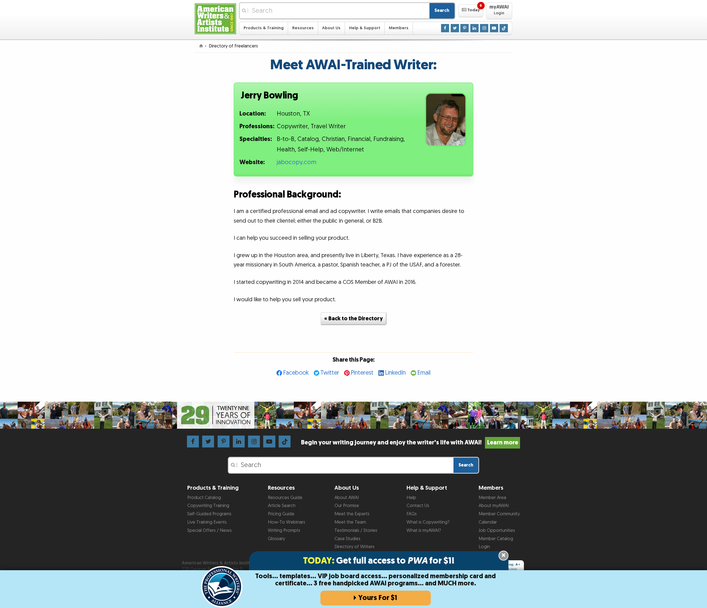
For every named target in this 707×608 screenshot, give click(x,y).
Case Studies (347, 539)
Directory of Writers (354, 547)
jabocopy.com (296, 162)
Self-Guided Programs (209, 514)
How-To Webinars (286, 522)
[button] (470, 10)
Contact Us (418, 506)
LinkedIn (395, 373)
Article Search (282, 506)
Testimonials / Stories (355, 530)
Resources (303, 28)
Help (411, 498)
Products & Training (264, 28)
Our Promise (346, 506)
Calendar (488, 522)
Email (424, 373)
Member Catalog (496, 539)
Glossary (276, 539)
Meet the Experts (352, 514)
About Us (331, 28)
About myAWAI (494, 506)
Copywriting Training (208, 506)
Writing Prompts (284, 530)
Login (484, 547)
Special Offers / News (209, 530)
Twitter (329, 373)
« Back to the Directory (353, 318)
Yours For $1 (377, 597)
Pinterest (362, 373)
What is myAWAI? (424, 530)
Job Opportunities (497, 530)
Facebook (296, 373)
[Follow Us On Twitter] (455, 28)
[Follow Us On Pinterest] (464, 28)
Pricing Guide (281, 514)
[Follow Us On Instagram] (484, 28)
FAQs (412, 514)
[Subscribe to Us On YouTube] (494, 28)
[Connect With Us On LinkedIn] (474, 28)
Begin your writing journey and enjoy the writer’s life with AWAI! (409, 443)
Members (398, 28)
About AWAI (346, 498)
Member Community (499, 514)
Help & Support (364, 28)
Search (441, 10)
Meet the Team (350, 522)
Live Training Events (207, 522)
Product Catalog (204, 498)
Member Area (492, 498)
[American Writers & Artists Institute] (215, 18)
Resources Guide (285, 498)
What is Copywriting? (428, 522)
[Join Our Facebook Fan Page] (445, 28)
